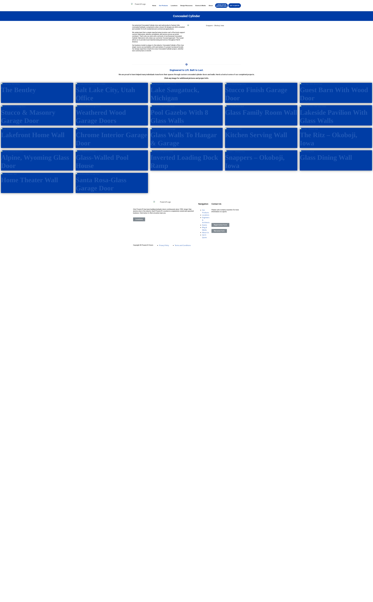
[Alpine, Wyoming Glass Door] (12, 151)
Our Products (163, 5)
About (211, 5)
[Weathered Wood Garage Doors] (88, 106)
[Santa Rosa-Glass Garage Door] (88, 174)
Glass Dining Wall (326, 157)
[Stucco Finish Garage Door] (235, 84)
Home (154, 5)
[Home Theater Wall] (9, 174)
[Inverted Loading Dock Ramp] (161, 151)
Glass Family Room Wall (261, 112)
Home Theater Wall (29, 180)
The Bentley (18, 90)
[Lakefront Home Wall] (12, 129)
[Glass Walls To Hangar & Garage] (162, 129)
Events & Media (200, 5)
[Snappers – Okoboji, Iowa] (235, 151)
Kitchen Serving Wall (256, 135)
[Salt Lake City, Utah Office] (91, 84)
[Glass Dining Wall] (307, 151)
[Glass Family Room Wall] (234, 106)
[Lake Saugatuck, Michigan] (163, 84)
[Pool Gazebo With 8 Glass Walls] (162, 106)
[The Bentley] (10, 84)
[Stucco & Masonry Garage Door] (13, 106)
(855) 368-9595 (216, 215)
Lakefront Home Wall (32, 135)
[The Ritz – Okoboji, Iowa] (309, 129)
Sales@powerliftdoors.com (220, 218)
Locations (174, 5)
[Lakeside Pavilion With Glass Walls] (313, 106)
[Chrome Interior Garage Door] (87, 129)
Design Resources (186, 5)
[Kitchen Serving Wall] (233, 129)
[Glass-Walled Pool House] (85, 151)
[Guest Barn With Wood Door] (311, 84)
